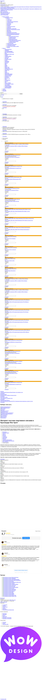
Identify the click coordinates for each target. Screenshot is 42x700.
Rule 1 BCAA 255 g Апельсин (10, 249)
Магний (4, 434)
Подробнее (5, 101)
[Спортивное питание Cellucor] (9, 583)
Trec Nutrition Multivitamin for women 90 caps (13, 168)
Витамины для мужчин (7, 617)
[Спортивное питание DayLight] (9, 586)
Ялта (12, 9)
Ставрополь (2, 9)
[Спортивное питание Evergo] (8, 588)
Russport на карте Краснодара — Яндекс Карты (21, 572)
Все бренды (2, 598)
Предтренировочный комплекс (8, 440)
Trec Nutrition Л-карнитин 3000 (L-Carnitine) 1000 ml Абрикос (16, 146)
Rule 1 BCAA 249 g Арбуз (9, 260)
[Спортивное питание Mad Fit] (8, 591)
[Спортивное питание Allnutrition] (9, 578)
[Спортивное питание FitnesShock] (9, 589)
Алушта (1, 6)
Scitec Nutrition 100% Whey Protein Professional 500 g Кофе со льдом (17, 211)
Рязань (21, 8)
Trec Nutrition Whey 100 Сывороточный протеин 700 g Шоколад (17, 301)
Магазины (4, 608)
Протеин (4, 438)
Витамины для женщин (7, 618)
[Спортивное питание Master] (8, 593)
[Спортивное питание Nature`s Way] (9, 596)
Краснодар (39, 6)
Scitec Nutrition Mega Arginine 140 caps (12, 201)
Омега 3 (4, 433)
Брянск (15, 6)
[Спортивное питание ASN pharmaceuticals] (11, 579)
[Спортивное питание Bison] (8, 581)
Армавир (8, 6)
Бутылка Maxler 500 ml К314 (10, 270)
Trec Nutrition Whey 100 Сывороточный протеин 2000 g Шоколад (17, 332)
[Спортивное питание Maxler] (8, 594)
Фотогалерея (5, 606)
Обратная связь (5, 624)
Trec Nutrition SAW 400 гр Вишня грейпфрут (13, 363)
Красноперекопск (3, 7)
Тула (6, 9)
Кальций (4, 435)
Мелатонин (5, 437)
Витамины (5, 431)
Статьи (4, 607)
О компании (5, 604)
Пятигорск (11, 8)
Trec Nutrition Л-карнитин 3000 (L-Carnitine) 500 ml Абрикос (16, 280)
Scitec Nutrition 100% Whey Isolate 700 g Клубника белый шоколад (17, 229)
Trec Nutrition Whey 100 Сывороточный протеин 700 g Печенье (16, 311)
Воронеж (27, 6)
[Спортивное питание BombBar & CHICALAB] (12, 582)
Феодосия (9, 9)
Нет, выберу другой (9, 4)
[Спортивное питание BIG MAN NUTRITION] (12, 580)
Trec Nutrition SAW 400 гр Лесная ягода (12, 157)
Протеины (5, 614)
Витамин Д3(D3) (6, 432)
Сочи (41, 8)
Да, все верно (2, 4)
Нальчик (2, 8)
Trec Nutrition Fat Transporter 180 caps (11, 190)
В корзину (7, 151)
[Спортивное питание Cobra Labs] (9, 585)
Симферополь (36, 8)
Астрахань (12, 6)
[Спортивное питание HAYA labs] (9, 590)
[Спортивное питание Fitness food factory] (10, 577)
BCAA (4, 615)
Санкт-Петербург (25, 8)
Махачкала (9, 7)
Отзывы (4, 605)
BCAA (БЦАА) (5, 441)
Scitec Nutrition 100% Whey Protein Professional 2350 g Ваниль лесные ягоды (19, 220)
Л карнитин (5, 436)
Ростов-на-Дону (17, 8)
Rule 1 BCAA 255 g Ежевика (10, 238)
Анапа (5, 6)
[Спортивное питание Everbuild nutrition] (10, 587)
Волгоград (24, 6)
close (1, 1)
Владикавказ (19, 6)
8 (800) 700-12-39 (3, 10)
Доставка (4, 622)
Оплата (4, 623)
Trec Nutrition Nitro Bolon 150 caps (11, 373)
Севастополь (31, 8)
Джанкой (31, 6)
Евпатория (35, 6)
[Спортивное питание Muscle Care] (9, 595)
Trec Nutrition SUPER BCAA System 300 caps (13, 342)
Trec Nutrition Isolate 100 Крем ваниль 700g (13, 179)
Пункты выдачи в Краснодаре (8, 609)
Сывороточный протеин (7, 439)
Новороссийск (6, 8)
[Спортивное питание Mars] (8, 592)
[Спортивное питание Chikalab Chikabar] (10, 584)
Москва (12, 7)
